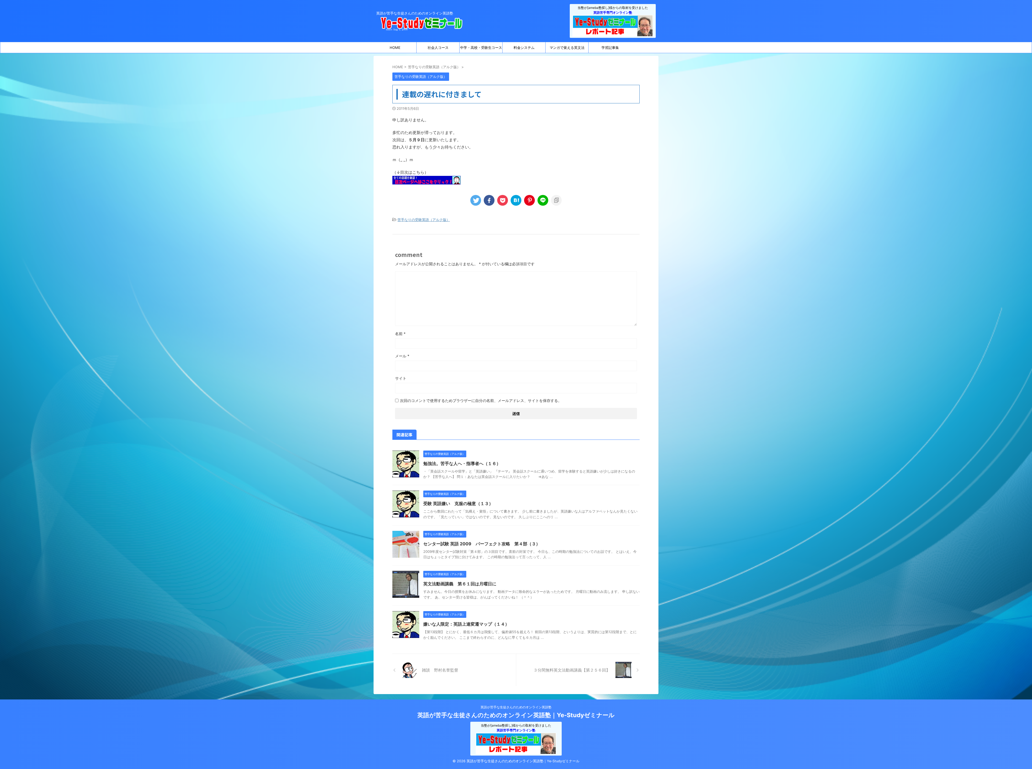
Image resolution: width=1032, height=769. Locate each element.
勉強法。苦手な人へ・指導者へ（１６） (462, 463)
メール (402, 356)
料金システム (524, 47)
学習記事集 (610, 47)
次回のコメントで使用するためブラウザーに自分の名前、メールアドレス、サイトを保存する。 (481, 400)
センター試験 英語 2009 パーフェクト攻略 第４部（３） (481, 543)
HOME (395, 47)
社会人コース (438, 47)
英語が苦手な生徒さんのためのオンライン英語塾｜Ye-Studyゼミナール (516, 715)
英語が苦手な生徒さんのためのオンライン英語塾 (516, 707)
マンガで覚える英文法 (567, 47)
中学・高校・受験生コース (481, 47)
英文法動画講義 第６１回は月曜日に (459, 583)
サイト (400, 378)
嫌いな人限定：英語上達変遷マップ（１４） (466, 624)
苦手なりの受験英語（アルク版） (423, 219)
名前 (400, 333)
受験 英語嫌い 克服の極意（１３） (458, 503)
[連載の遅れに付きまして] (516, 200)
